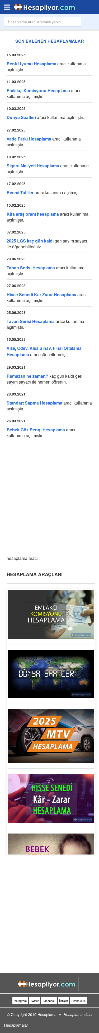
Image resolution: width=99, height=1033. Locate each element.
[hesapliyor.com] (45, 6)
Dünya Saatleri (21, 117)
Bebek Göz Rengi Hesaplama (36, 430)
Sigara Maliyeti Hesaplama (33, 166)
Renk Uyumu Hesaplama (31, 64)
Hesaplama (46, 1014)
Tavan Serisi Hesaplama (31, 321)
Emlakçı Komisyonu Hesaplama (38, 90)
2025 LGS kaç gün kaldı (30, 241)
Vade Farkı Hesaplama (29, 139)
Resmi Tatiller (20, 192)
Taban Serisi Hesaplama (31, 268)
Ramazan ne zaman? (27, 376)
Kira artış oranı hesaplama (33, 214)
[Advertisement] (49, 499)
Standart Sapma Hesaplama (34, 403)
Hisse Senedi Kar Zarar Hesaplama (41, 294)
